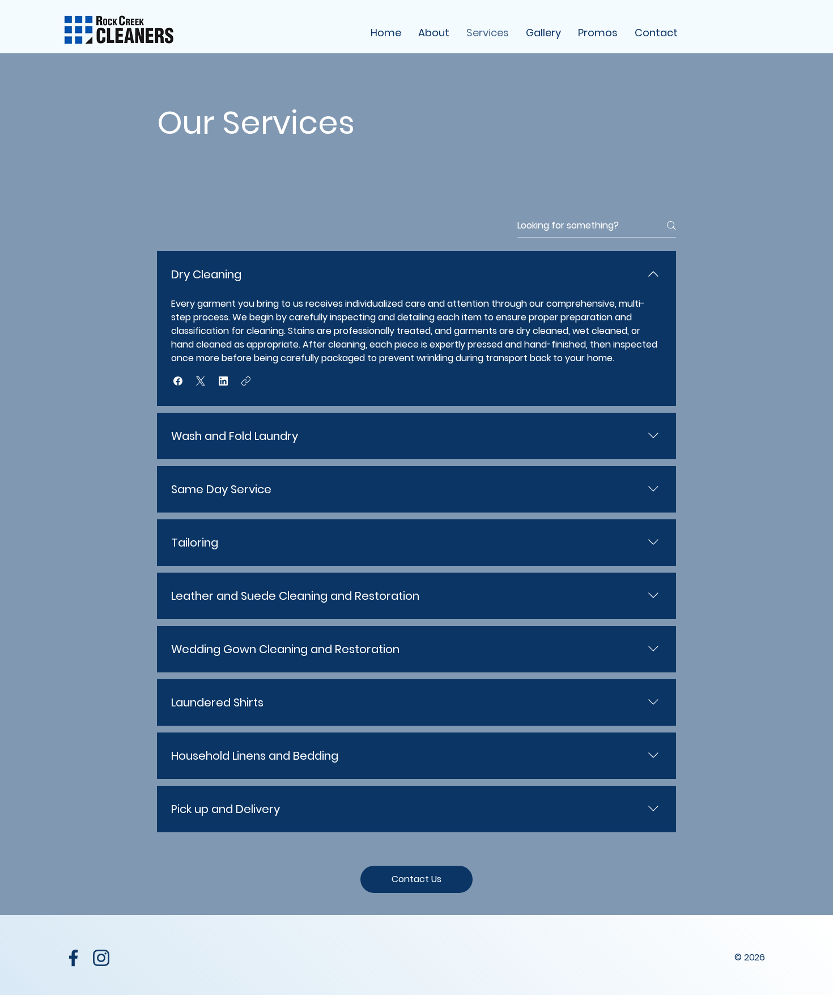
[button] (178, 381)
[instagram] (101, 958)
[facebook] (73, 958)
